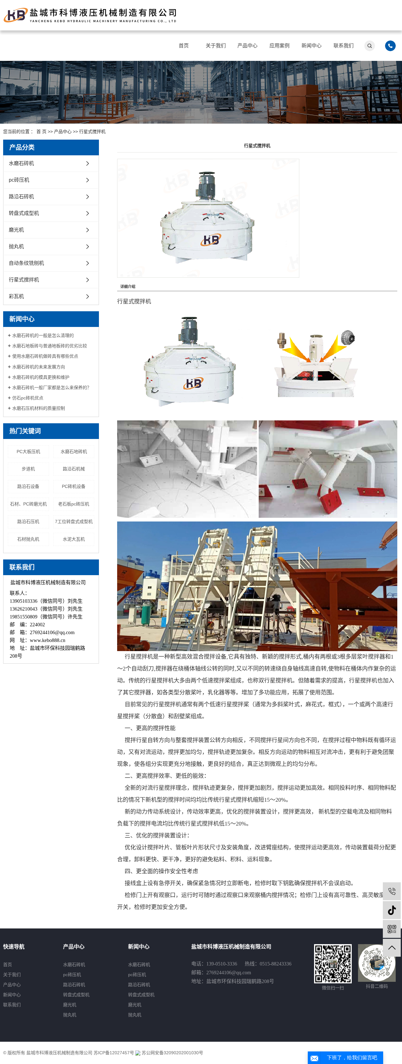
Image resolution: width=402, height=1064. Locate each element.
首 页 (41, 131)
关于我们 (216, 45)
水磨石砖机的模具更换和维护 (40, 377)
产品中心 (247, 45)
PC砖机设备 (73, 486)
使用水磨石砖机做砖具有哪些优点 (45, 356)
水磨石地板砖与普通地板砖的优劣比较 (49, 345)
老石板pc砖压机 (73, 503)
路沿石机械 (74, 468)
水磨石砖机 (21, 163)
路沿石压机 (28, 521)
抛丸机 (16, 246)
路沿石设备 (28, 486)
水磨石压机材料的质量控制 (38, 408)
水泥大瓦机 (74, 539)
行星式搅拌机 (92, 131)
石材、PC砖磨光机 (28, 503)
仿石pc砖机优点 (27, 397)
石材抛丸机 (28, 539)
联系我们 (344, 45)
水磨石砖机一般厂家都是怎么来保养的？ (51, 387)
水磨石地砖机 (74, 451)
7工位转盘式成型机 (74, 521)
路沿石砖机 (21, 196)
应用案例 (279, 45)
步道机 (28, 468)
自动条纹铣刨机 (26, 263)
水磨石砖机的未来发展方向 (38, 366)
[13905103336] (392, 891)
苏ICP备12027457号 (114, 1052)
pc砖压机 (19, 180)
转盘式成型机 (24, 213)
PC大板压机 (28, 451)
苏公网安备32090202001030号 (171, 1052)
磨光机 (16, 230)
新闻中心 (312, 45)
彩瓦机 (16, 296)
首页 (184, 45)
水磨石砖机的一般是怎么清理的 (43, 335)
